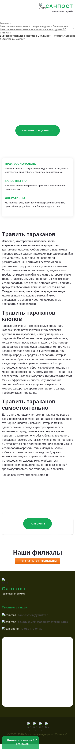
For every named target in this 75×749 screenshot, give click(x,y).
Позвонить (37, 523)
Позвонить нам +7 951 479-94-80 (22, 742)
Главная (4, 23)
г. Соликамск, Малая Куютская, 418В (43, 621)
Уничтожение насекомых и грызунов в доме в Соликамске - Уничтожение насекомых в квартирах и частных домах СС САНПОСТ (34, 29)
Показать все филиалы (37, 561)
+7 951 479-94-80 (31, 628)
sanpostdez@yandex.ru (33, 615)
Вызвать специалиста (37, 130)
